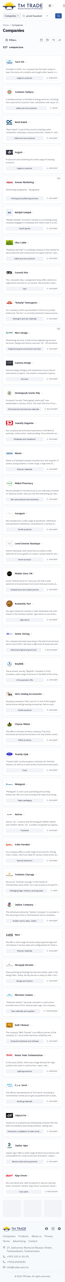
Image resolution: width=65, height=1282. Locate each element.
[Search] (58, 15)
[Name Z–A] (59, 40)
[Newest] (41, 40)
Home (6, 25)
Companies (10, 15)
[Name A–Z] (53, 40)
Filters (12, 40)
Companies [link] (17, 25)
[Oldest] (47, 40)
